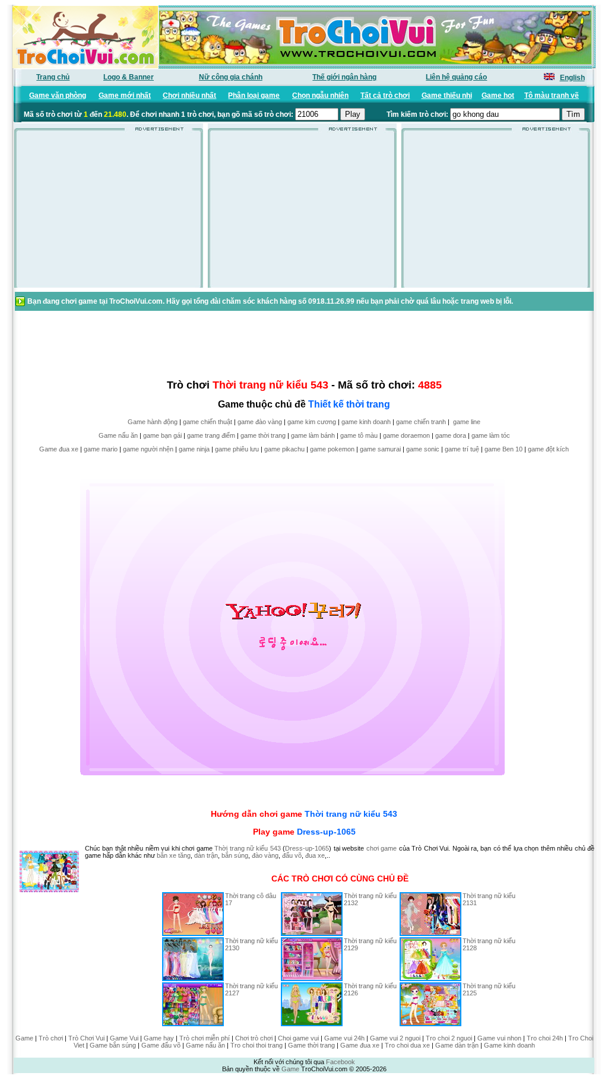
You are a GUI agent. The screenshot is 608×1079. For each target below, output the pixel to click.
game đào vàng (260, 421)
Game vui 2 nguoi (395, 1038)
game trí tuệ (462, 449)
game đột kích (548, 449)
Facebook (340, 1061)
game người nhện (148, 449)
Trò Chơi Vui (86, 1038)
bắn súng (234, 855)
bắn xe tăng (174, 855)
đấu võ (292, 855)
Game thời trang (311, 1045)
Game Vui (124, 1038)
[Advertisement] (108, 213)
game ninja (194, 449)
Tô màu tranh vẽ (551, 95)
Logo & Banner (128, 77)
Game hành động (153, 421)
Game (24, 1038)
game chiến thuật (207, 421)
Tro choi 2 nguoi (449, 1038)
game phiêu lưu (237, 449)
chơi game (381, 848)
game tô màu (359, 435)
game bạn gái (162, 435)
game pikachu (284, 449)
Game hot (498, 95)
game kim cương (311, 421)
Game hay (159, 1038)
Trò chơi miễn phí (204, 1038)
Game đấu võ (160, 1045)
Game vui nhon (499, 1038)
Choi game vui (298, 1038)
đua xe (315, 855)
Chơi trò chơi (254, 1038)
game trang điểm (211, 435)
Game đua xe (58, 449)
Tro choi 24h (545, 1038)
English (572, 78)
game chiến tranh (421, 421)
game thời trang (263, 435)
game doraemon (406, 435)
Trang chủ (52, 77)
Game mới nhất (125, 95)
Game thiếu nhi (447, 95)
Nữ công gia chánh (230, 77)
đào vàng (265, 855)
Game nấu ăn (118, 435)
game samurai (380, 449)
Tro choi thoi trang (256, 1045)
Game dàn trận (457, 1045)
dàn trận (206, 855)
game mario (101, 449)
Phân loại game (254, 95)
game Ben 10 (503, 449)
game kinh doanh (366, 421)
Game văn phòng (57, 95)
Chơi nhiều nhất (189, 95)
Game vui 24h (344, 1038)
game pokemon (332, 449)
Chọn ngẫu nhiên (320, 95)
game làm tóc (490, 435)
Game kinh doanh (509, 1045)
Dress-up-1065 (326, 831)
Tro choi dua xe (407, 1045)
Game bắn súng (113, 1045)
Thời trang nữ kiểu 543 (351, 814)
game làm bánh (313, 435)
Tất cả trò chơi (385, 95)
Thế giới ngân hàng (344, 77)
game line (466, 421)
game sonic (422, 449)
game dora (450, 435)
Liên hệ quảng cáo (456, 77)
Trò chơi (51, 1038)
